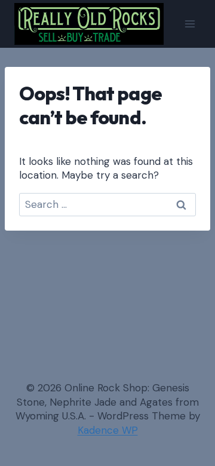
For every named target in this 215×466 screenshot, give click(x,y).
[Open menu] (190, 23)
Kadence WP (108, 430)
